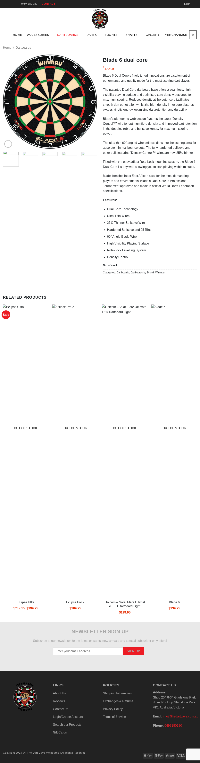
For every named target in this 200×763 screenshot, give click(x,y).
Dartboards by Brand (142, 272)
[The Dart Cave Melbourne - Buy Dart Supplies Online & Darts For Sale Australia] (100, 19)
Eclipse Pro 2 (75, 602)
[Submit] (193, 34)
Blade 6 (174, 602)
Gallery (153, 34)
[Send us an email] (12, 4)
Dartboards (67, 34)
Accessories (38, 34)
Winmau (159, 272)
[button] (187, 4)
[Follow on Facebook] (5, 4)
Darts (92, 34)
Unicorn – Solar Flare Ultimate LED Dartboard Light (125, 604)
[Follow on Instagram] (8, 4)
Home (17, 34)
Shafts (132, 34)
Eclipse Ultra (26, 602)
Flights (111, 34)
